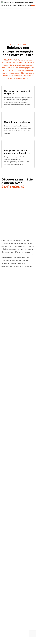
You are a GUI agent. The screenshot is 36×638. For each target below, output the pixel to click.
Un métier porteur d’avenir (17, 122)
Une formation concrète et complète (17, 92)
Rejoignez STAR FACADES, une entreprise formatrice (17, 151)
